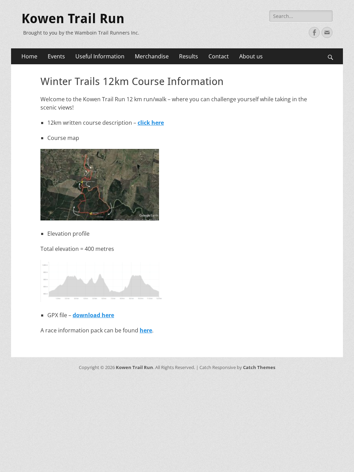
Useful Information (99, 56)
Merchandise (152, 56)
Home (29, 56)
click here (151, 122)
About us (251, 56)
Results (188, 56)
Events (56, 56)
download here (93, 315)
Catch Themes (259, 367)
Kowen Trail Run (72, 18)
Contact (218, 56)
